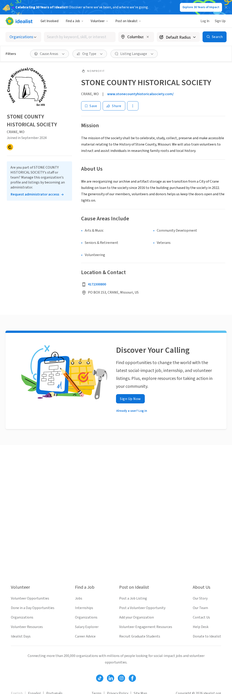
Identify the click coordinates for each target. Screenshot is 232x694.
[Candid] (10, 147)
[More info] (136, 37)
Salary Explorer (87, 626)
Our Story (200, 598)
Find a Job (73, 21)
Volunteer (98, 21)
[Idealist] (18, 21)
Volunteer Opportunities (30, 598)
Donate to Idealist (207, 636)
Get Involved (49, 21)
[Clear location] (147, 37)
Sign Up (220, 21)
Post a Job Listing (133, 598)
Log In (205, 21)
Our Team (200, 607)
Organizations (22, 617)
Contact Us (201, 617)
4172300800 (97, 284)
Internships (84, 607)
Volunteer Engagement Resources (145, 626)
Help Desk (200, 626)
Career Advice (85, 636)
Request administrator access (35, 194)
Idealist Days (21, 636)
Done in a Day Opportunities (32, 607)
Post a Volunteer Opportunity (142, 607)
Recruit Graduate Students (139, 636)
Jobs (78, 598)
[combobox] (79, 37)
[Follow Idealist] (99, 678)
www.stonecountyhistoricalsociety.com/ (140, 94)
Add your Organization (136, 617)
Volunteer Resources (27, 626)
